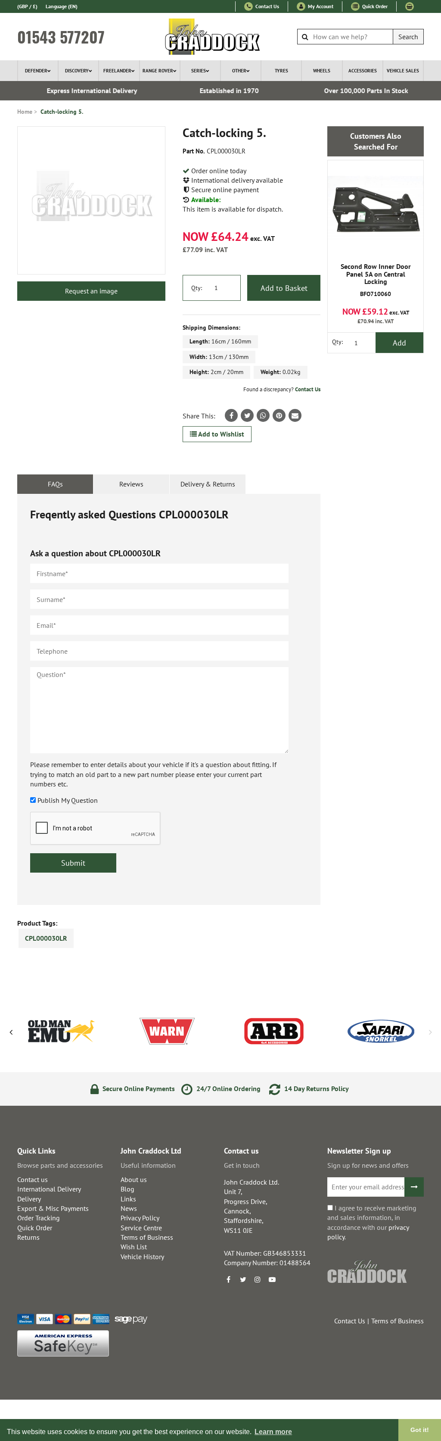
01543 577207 (61, 36)
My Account (320, 6)
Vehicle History (142, 1256)
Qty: (196, 288)
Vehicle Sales (403, 71)
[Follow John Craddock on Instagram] (257, 1279)
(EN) (62, 6)
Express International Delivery (84, 90)
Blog (127, 1189)
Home (24, 111)
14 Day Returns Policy (316, 1088)
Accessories (362, 71)
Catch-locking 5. (61, 111)
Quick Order (374, 6)
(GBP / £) (27, 6)
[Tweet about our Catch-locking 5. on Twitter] (247, 415)
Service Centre (141, 1227)
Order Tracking (38, 1217)
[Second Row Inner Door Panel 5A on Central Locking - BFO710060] (375, 208)
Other (239, 71)
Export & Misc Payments (53, 1208)
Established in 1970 (221, 90)
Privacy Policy (140, 1217)
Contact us (32, 1179)
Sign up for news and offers (368, 1165)
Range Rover (158, 71)
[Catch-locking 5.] (91, 200)
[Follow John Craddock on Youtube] (272, 1279)
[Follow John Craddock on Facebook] (228, 1279)
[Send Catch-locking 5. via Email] (295, 415)
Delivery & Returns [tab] (207, 484)
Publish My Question (67, 800)
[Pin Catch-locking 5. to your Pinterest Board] (279, 415)
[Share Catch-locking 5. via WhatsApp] (263, 415)
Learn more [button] (273, 1431)
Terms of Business (147, 1237)
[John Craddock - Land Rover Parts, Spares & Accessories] (220, 37)
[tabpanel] (168, 699)
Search (408, 36)
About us (134, 1179)
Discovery (77, 71)
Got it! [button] (419, 1429)
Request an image (91, 291)
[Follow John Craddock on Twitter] (243, 1279)
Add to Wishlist (220, 434)
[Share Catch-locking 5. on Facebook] (231, 415)
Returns (28, 1237)
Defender (36, 71)
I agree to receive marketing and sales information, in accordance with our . (371, 1222)
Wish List (134, 1246)
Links (128, 1199)
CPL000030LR (46, 938)
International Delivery (49, 1189)
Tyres (281, 71)
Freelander (117, 71)
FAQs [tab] (55, 484)
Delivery (29, 1199)
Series (198, 71)
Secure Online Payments (138, 1088)
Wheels (321, 71)
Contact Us (266, 6)
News (129, 1208)
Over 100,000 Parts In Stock (358, 90)
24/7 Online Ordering (228, 1088)
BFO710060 (376, 280)
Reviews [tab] (131, 484)
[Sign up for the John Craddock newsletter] (414, 1187)
